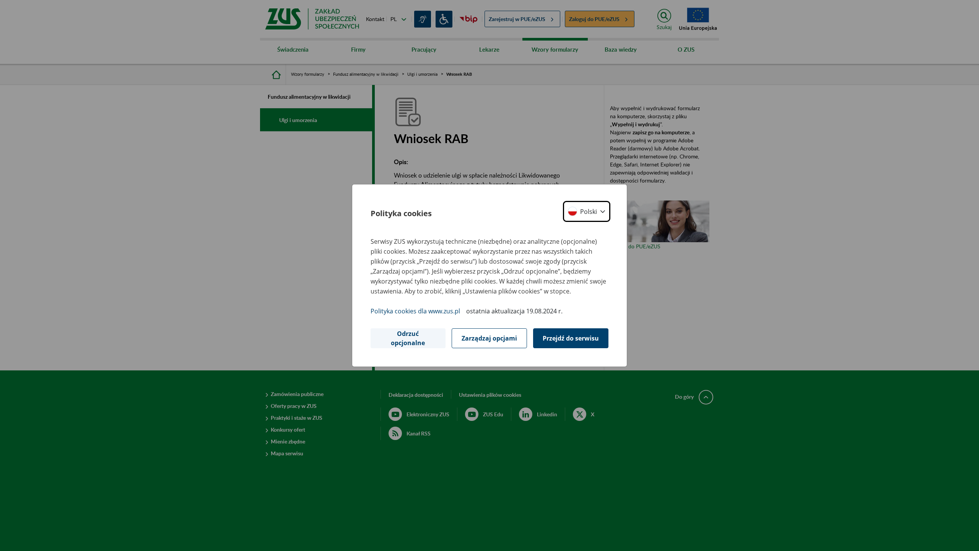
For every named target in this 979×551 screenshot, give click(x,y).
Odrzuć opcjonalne (408, 338)
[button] (586, 211)
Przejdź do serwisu (571, 338)
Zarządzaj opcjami (489, 338)
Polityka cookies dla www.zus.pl (415, 311)
